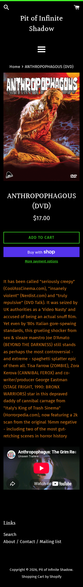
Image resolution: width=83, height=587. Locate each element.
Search (9, 534)
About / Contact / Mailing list (32, 541)
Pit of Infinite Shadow (41, 24)
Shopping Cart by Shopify (41, 577)
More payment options (41, 261)
